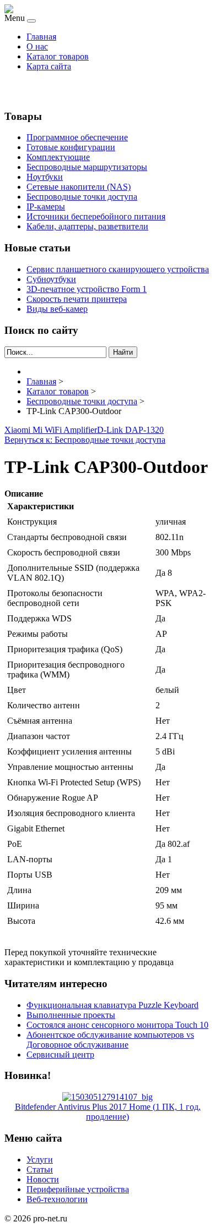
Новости (42, 1179)
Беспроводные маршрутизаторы (86, 167)
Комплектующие (58, 157)
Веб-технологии (57, 1199)
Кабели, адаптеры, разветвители (87, 226)
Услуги (39, 1159)
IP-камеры (45, 206)
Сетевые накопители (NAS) (78, 186)
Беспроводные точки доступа (81, 196)
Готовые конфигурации (70, 147)
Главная (41, 36)
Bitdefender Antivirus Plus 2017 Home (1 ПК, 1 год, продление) (108, 1111)
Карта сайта (48, 66)
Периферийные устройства (77, 1189)
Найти (123, 352)
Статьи (39, 1169)
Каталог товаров (57, 56)
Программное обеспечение (77, 137)
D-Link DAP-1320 (130, 429)
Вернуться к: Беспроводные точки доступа (84, 439)
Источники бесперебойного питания (95, 216)
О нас (37, 46)
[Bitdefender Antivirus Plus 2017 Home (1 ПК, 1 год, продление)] (107, 1097)
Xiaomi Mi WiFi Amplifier (50, 429)
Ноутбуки (44, 176)
